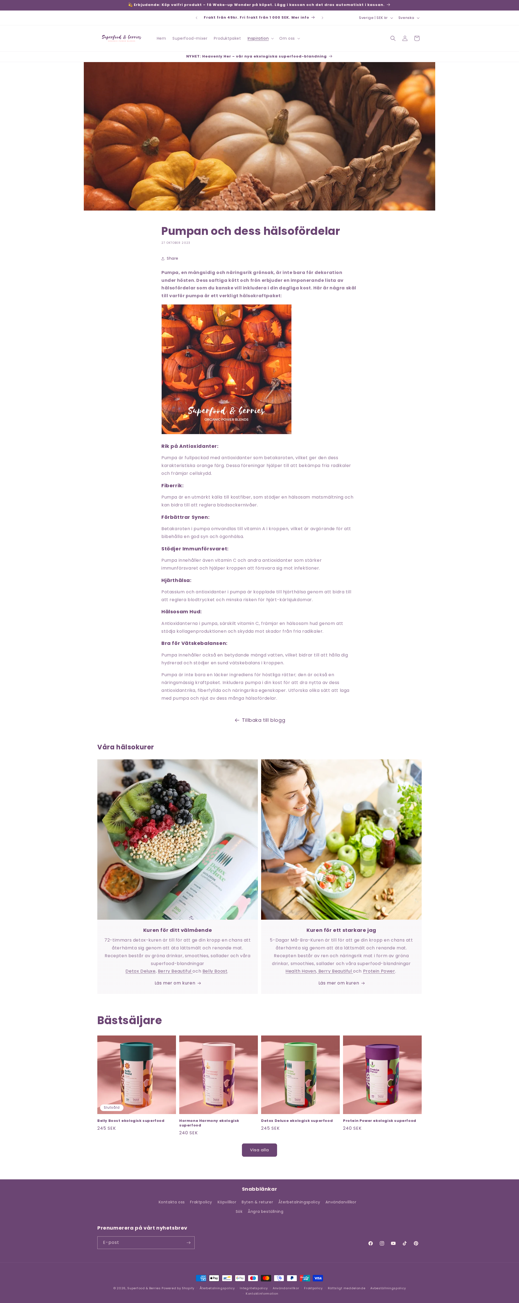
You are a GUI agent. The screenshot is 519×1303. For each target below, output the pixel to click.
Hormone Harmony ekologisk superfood (209, 1123)
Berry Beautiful (175, 971)
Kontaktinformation (262, 1293)
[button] (260, 38)
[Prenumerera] (188, 1242)
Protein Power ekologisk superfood (379, 1121)
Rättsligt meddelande (346, 1288)
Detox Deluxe (140, 971)
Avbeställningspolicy (388, 1288)
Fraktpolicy (201, 1202)
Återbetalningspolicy (299, 1202)
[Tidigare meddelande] (196, 18)
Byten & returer (257, 1202)
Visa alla (259, 1150)
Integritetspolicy (254, 1288)
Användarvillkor (340, 1202)
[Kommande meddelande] (322, 18)
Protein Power (379, 971)
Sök (239, 1211)
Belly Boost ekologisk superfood (131, 1121)
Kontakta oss (172, 1202)
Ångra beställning (265, 1211)
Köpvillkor (227, 1202)
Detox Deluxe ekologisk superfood (297, 1121)
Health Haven (300, 971)
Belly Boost (215, 971)
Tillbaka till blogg (263, 720)
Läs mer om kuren (175, 983)
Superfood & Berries (144, 1288)
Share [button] (172, 258)
